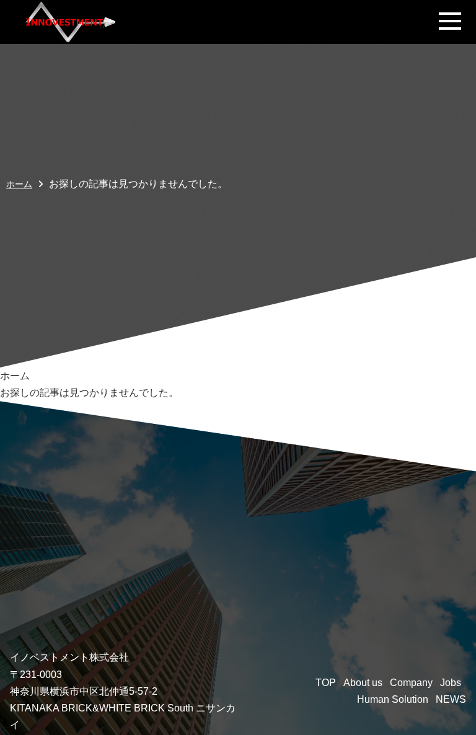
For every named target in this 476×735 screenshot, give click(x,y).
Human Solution (392, 699)
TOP (325, 682)
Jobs (450, 682)
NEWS (451, 699)
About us (362, 682)
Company (411, 682)
